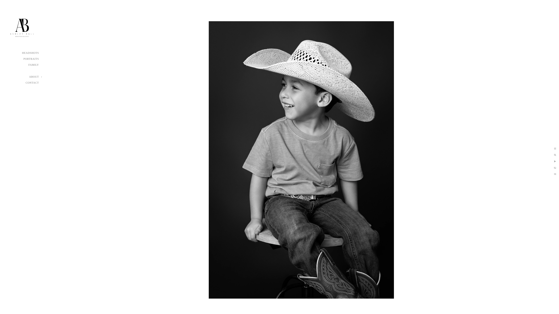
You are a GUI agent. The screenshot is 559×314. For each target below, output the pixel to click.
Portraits (31, 58)
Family (33, 64)
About (34, 76)
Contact (32, 82)
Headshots (30, 52)
